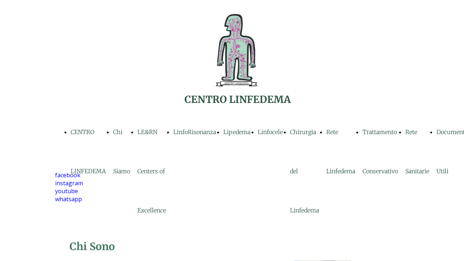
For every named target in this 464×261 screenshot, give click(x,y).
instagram (69, 183)
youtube (66, 191)
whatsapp (68, 199)
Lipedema (236, 132)
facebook (67, 175)
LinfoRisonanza (194, 132)
